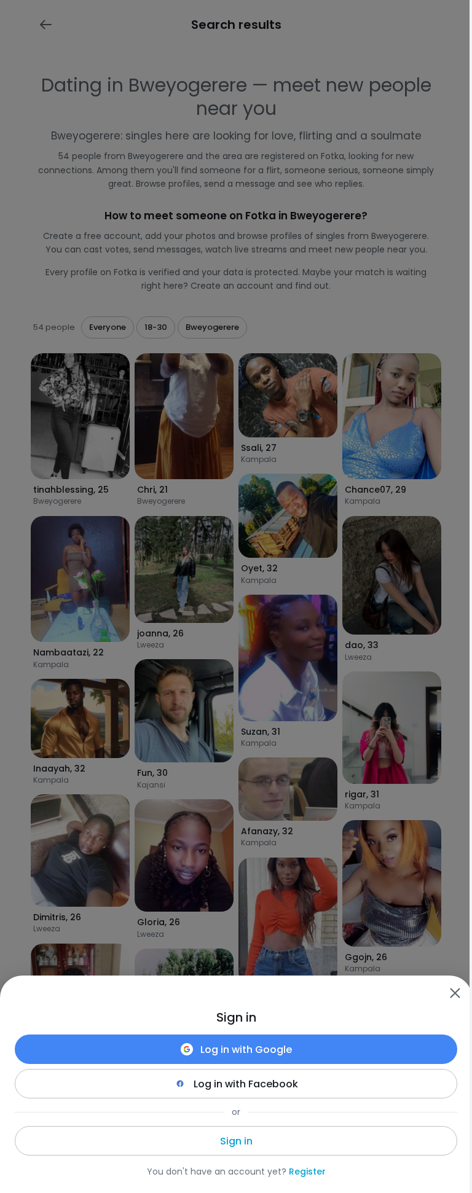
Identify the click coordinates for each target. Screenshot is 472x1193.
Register (307, 1171)
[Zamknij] (454, 992)
